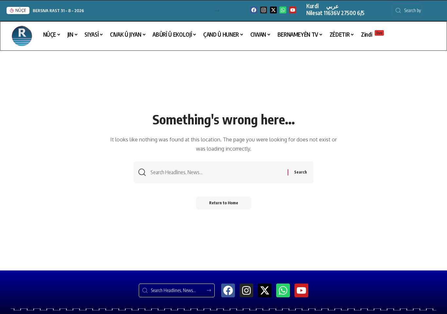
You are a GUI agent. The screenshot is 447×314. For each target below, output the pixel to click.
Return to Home (223, 202)
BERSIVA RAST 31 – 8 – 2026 (58, 10)
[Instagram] (263, 10)
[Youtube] (292, 10)
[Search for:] (217, 172)
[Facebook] (253, 10)
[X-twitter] (273, 10)
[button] (217, 11)
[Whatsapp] (282, 10)
